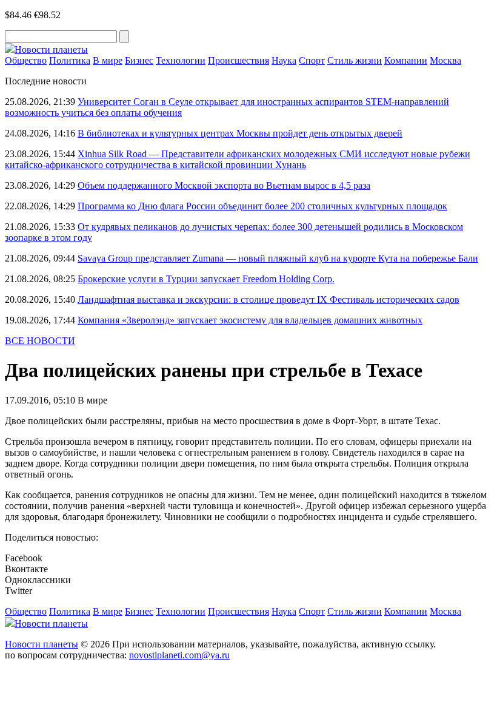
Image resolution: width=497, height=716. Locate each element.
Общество (26, 60)
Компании (405, 60)
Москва (445, 60)
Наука (284, 60)
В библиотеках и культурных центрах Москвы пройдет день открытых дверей (240, 133)
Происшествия (238, 60)
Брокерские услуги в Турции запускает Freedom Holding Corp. (206, 279)
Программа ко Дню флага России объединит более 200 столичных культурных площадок (262, 206)
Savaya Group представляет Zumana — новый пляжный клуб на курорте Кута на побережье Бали (278, 258)
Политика (69, 60)
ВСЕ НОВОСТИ (40, 341)
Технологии (180, 60)
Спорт (312, 60)
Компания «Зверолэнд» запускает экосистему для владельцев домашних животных (250, 320)
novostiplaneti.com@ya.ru (179, 655)
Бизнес (139, 60)
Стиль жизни (354, 60)
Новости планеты (41, 644)
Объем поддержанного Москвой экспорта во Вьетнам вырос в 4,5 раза (224, 185)
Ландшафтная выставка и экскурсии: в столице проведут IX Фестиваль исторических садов (268, 299)
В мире (107, 60)
